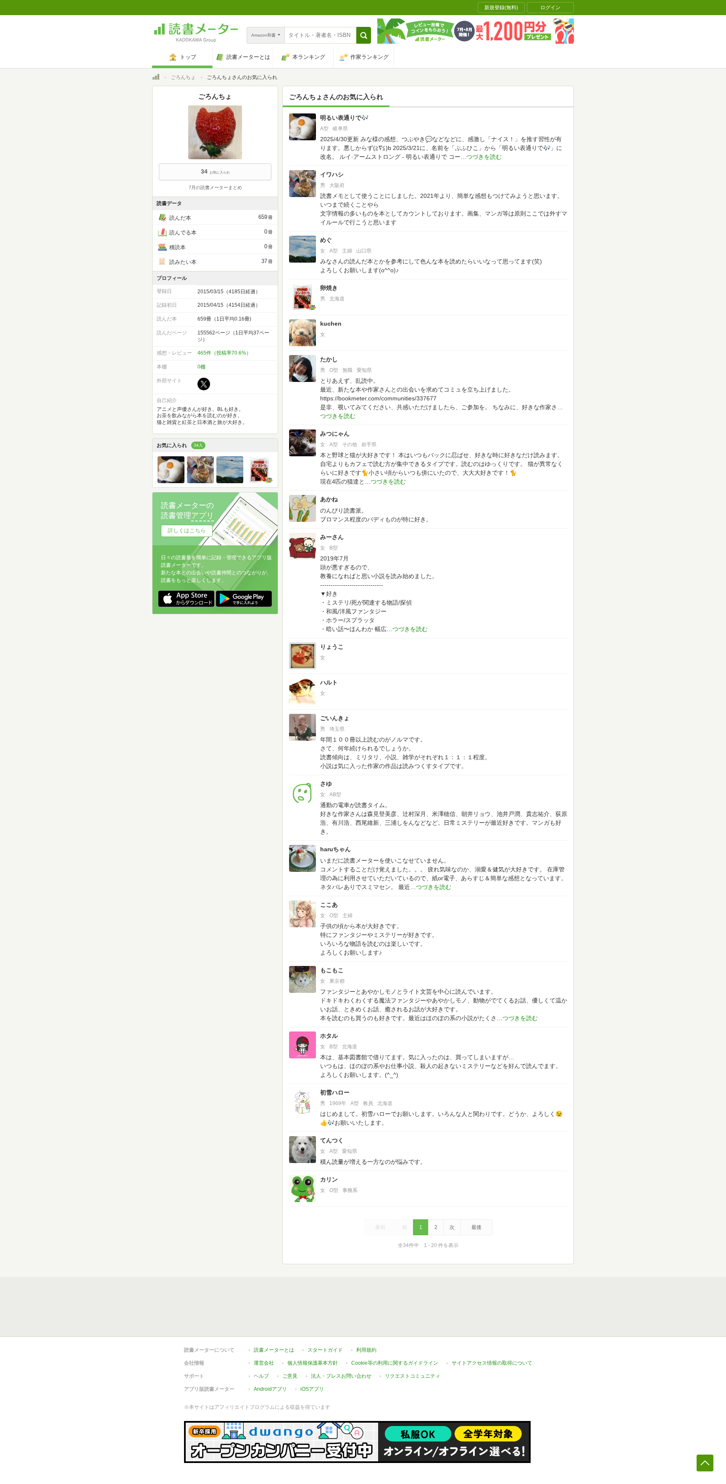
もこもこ (332, 970)
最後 (476, 1227)
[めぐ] (229, 481)
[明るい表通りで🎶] (171, 481)
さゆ (326, 783)
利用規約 (366, 1349)
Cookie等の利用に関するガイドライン (394, 1363)
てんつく (332, 1140)
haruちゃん (335, 849)
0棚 (201, 367)
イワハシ (332, 174)
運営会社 (264, 1363)
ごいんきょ (335, 718)
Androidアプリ (270, 1389)
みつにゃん (335, 433)
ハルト (329, 682)
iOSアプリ (312, 1389)
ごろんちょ (183, 77)
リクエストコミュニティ (412, 1376)
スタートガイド (325, 1349)
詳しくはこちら (187, 530)
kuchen (331, 323)
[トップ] (156, 78)
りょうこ (332, 646)
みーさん (332, 537)
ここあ (329, 904)
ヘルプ (261, 1376)
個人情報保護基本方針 (312, 1363)
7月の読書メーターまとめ (215, 187)
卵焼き (329, 287)
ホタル (329, 1035)
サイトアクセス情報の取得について (492, 1363)
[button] (363, 35)
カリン (329, 1179)
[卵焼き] (259, 481)
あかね (329, 499)
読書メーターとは (274, 1349)
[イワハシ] (200, 481)
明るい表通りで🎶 (344, 117)
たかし (329, 359)
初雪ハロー (335, 1092)
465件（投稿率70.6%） (224, 353)
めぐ (326, 240)
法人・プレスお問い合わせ (341, 1376)
